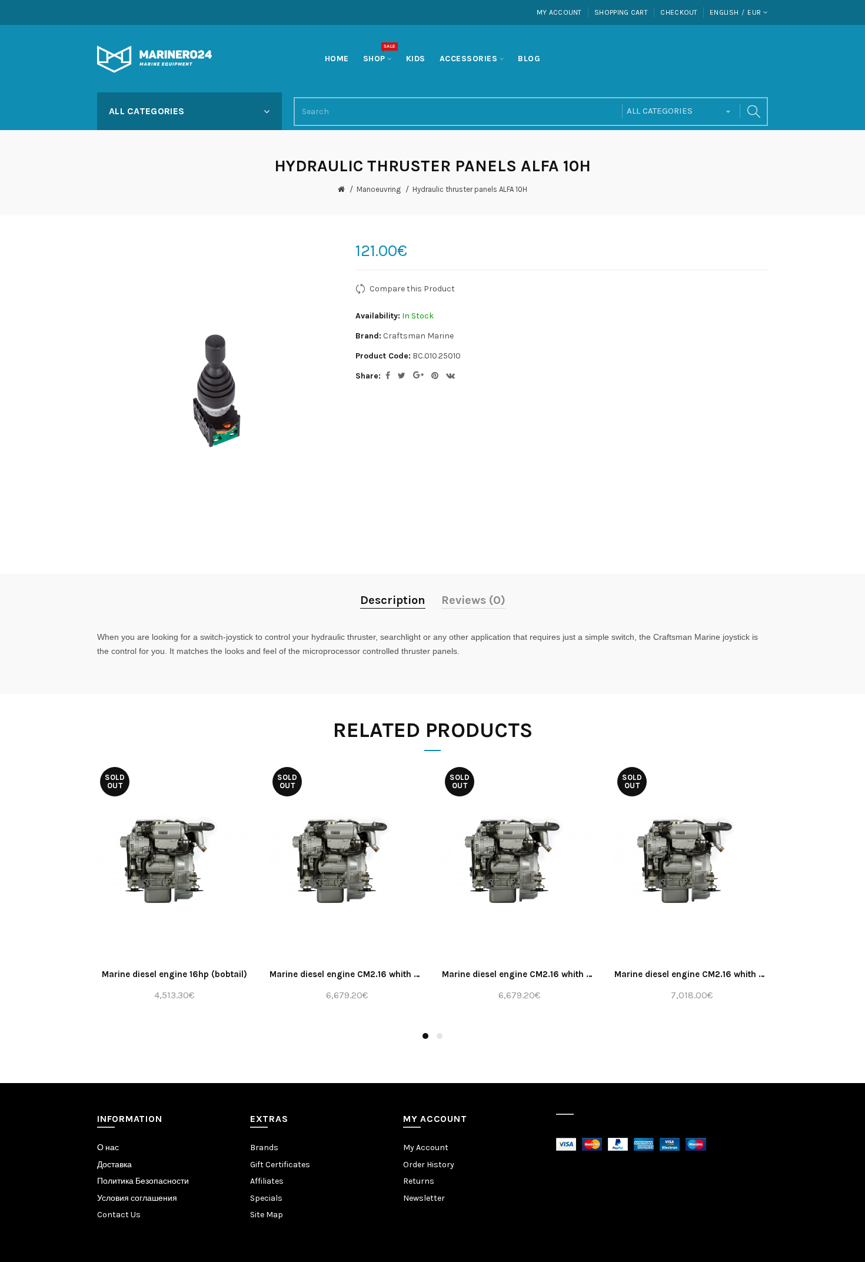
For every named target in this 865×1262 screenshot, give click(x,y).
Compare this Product (412, 289)
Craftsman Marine (418, 336)
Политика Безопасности (143, 1181)
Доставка (114, 1165)
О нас (108, 1148)
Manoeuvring (379, 189)
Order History (428, 1165)
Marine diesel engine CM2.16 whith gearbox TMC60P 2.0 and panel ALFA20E (691, 974)
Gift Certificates (280, 1165)
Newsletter (424, 1198)
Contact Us (119, 1215)
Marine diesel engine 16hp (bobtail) (174, 974)
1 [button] (425, 1036)
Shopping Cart (621, 12)
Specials (266, 1198)
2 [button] (440, 1036)
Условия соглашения (137, 1198)
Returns (418, 1181)
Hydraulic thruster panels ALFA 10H (469, 189)
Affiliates (267, 1181)
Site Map (266, 1215)
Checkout (678, 12)
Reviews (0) (473, 600)
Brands (264, 1148)
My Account (559, 12)
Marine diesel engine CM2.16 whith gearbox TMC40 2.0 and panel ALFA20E (347, 974)
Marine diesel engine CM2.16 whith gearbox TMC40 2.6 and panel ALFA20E (519, 974)
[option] (174, 889)
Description (392, 600)
